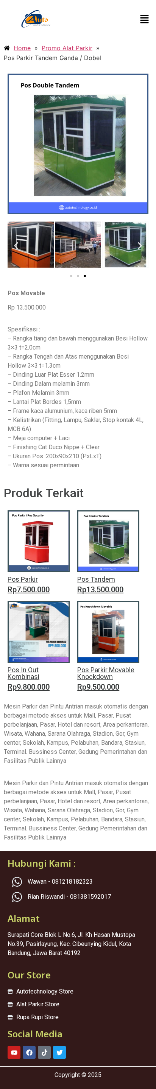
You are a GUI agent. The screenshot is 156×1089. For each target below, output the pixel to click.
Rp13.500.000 (100, 589)
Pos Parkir (23, 579)
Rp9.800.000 (29, 687)
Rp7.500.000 (29, 589)
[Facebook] (29, 1052)
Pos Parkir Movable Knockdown (105, 673)
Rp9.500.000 (98, 687)
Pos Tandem (96, 579)
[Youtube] (14, 1052)
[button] (144, 19)
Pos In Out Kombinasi (23, 673)
